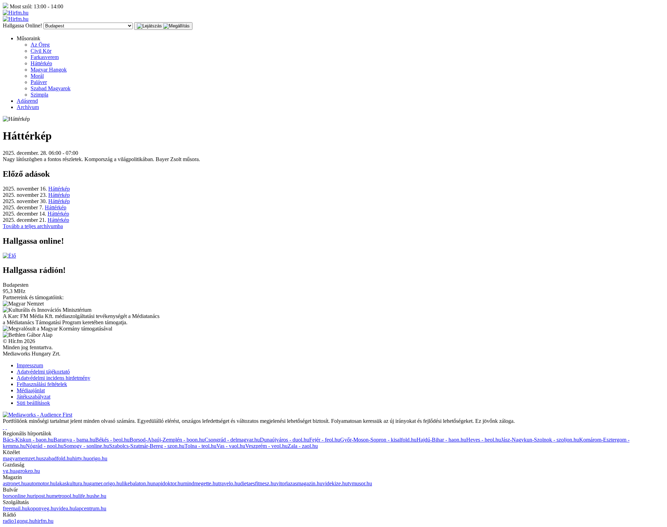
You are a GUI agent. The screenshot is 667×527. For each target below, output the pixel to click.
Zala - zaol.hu (303, 446)
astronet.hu (15, 483)
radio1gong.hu (19, 521)
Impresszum (30, 365)
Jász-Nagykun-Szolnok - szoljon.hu (540, 440)
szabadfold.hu (57, 458)
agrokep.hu (27, 471)
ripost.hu (42, 496)
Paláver (39, 82)
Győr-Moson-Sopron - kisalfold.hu (378, 440)
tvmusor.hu (360, 483)
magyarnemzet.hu (22, 458)
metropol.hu (65, 496)
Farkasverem (45, 57)
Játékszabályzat (33, 397)
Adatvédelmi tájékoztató (43, 372)
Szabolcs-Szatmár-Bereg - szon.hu (146, 446)
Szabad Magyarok (51, 88)
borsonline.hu (18, 496)
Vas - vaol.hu (230, 446)
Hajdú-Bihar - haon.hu (441, 440)
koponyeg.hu (41, 508)
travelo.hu (229, 483)
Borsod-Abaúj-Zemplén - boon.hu (167, 440)
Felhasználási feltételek (42, 384)
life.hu (85, 496)
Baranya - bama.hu (74, 440)
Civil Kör (41, 51)
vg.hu (9, 471)
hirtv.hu (80, 458)
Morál (37, 76)
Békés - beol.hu (112, 440)
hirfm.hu (44, 521)
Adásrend (27, 101)
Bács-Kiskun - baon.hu (28, 440)
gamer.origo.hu (105, 483)
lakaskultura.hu (72, 483)
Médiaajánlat (31, 390)
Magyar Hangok (49, 70)
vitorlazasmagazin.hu (299, 483)
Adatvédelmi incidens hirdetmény (53, 378)
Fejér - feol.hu (324, 440)
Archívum (28, 107)
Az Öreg (40, 45)
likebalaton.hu (137, 483)
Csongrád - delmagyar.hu (232, 440)
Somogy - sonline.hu (86, 446)
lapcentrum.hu (90, 508)
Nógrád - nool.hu (45, 446)
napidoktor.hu (168, 483)
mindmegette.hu (200, 483)
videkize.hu (335, 483)
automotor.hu (41, 483)
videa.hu (65, 508)
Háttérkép (41, 63)
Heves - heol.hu (483, 440)
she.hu (99, 496)
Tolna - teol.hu (200, 446)
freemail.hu (15, 508)
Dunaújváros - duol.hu (284, 440)
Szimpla (39, 95)
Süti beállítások (33, 403)
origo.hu (98, 458)
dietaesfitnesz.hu (258, 483)
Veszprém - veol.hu (266, 446)
